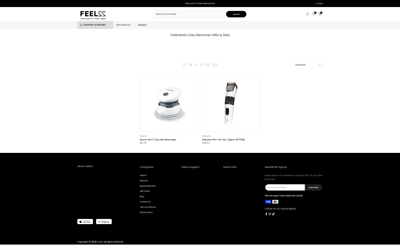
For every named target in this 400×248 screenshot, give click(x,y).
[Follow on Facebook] (266, 214)
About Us (144, 180)
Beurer (143, 136)
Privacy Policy (146, 212)
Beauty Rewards (147, 186)
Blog (142, 196)
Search (143, 175)
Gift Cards (145, 191)
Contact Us (145, 201)
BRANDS (142, 25)
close (81, 4)
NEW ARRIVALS (123, 24)
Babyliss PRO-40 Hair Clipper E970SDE (223, 139)
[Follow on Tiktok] (273, 214)
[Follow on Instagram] (269, 214)
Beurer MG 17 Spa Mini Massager (158, 139)
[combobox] (190, 14)
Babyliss (206, 136)
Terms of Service (147, 207)
